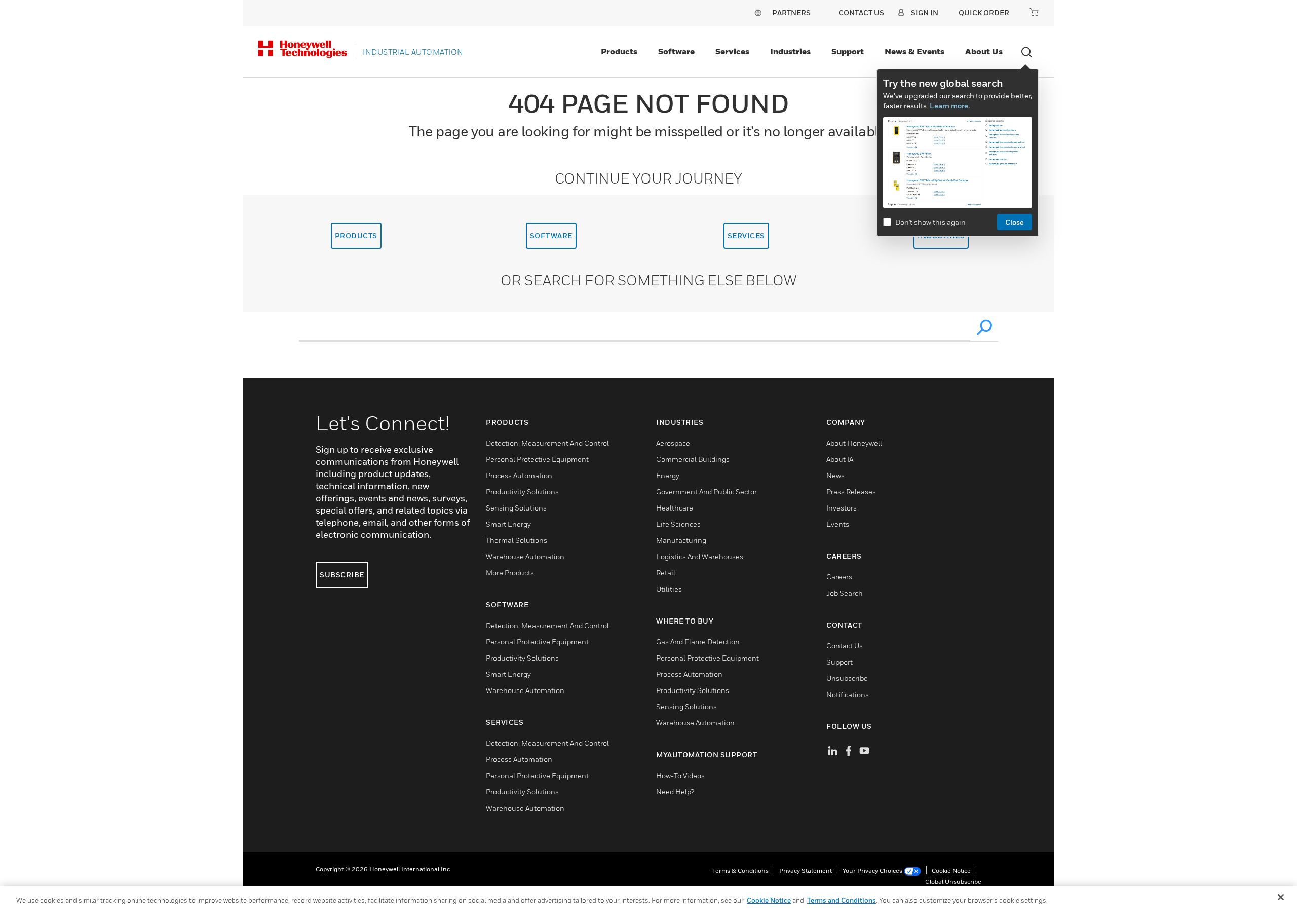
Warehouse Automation (525, 556)
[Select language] (758, 12)
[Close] (1281, 897)
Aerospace (673, 443)
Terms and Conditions (841, 900)
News (835, 475)
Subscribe (342, 574)
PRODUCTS (356, 235)
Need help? (675, 791)
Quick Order (984, 12)
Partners (791, 12)
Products (619, 51)
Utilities (669, 589)
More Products (510, 572)
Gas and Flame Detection (698, 641)
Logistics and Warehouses (699, 556)
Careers (839, 576)
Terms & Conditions (740, 870)
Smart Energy (508, 524)
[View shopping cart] (1034, 12)
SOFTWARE (551, 235)
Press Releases (851, 491)
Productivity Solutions (522, 491)
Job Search (844, 593)
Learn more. (950, 105)
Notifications (847, 694)
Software (676, 51)
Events (837, 524)
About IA (839, 459)
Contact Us (844, 645)
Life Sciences (678, 524)
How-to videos (680, 775)
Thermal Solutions (516, 540)
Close (1014, 221)
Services (732, 51)
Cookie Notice (951, 870)
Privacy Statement (805, 870)
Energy (667, 475)
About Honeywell (854, 443)
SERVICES (746, 235)
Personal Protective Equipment (537, 459)
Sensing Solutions (516, 507)
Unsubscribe (847, 678)
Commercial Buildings (693, 459)
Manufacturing (681, 540)
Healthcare (674, 507)
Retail (665, 572)
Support (847, 51)
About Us (984, 51)
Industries (790, 51)
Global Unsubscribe (953, 881)
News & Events (914, 51)
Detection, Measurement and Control (547, 443)
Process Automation (519, 475)
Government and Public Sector (706, 491)
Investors (841, 507)
